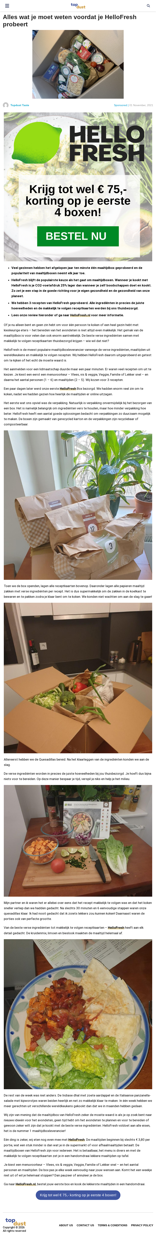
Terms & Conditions (112, 1225)
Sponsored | (121, 105)
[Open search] (148, 5)
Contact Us (85, 1225)
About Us (66, 1225)
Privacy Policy (142, 1225)
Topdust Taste (19, 105)
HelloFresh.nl (80, 315)
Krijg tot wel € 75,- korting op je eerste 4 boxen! (78, 1195)
